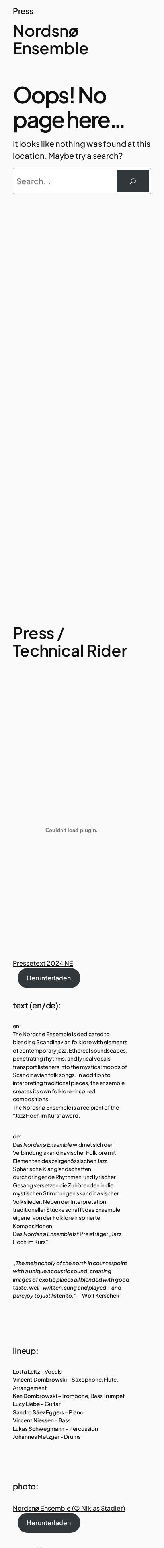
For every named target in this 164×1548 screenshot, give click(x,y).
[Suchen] (133, 181)
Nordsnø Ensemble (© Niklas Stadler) (69, 1508)
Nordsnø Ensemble (51, 39)
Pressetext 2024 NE (43, 963)
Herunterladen (49, 978)
